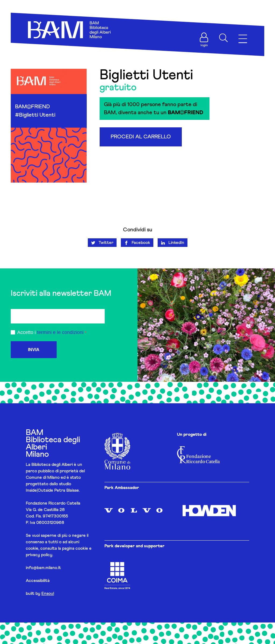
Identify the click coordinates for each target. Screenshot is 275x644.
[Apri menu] (242, 39)
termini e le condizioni (60, 332)
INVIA (33, 349)
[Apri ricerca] (223, 38)
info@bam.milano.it (43, 568)
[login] (204, 37)
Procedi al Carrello (141, 136)
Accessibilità (38, 580)
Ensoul (47, 593)
